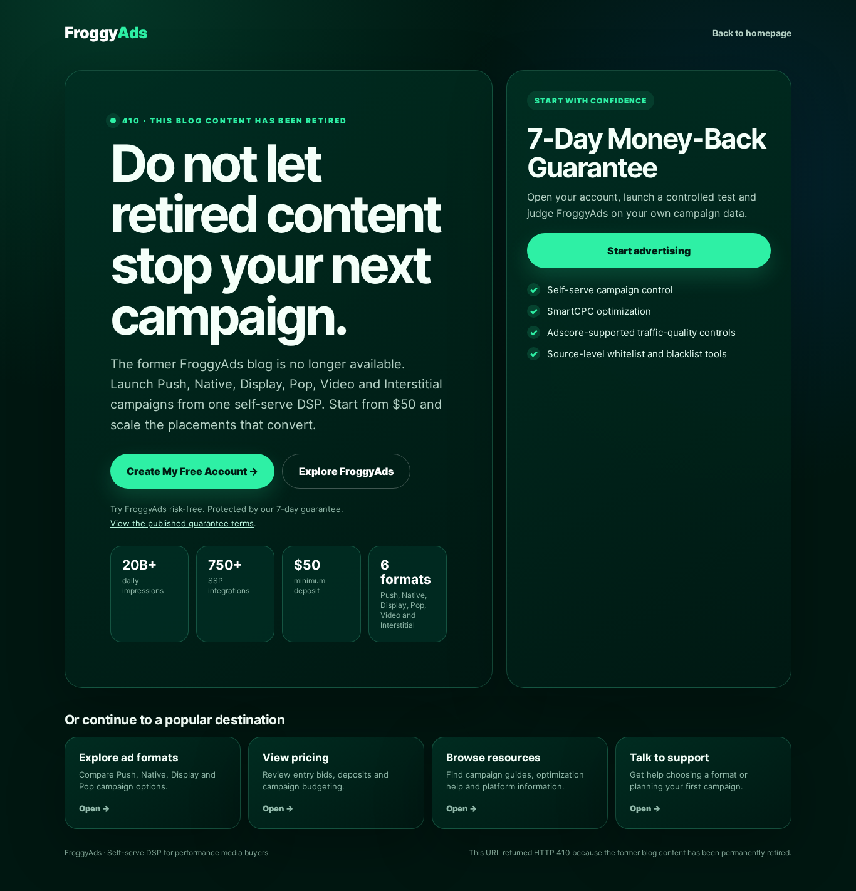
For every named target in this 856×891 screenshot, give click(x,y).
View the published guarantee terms (182, 523)
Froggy (106, 32)
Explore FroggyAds (346, 471)
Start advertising (649, 250)
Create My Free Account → (192, 471)
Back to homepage (751, 33)
